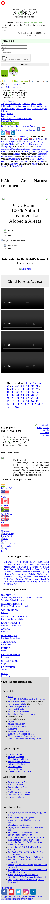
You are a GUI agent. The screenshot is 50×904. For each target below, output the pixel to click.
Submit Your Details (10, 123)
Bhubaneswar (14, 159)
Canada (24, 139)
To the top (7, 888)
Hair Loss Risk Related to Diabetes (23, 840)
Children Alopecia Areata (19, 792)
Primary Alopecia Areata (19, 782)
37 (23, 392)
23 (23, 398)
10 (18, 404)
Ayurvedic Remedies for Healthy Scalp (25, 842)
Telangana (8, 642)
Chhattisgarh (10, 661)
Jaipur (4, 166)
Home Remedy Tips (17, 726)
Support (4, 130)
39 (13, 392)
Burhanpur (42, 154)
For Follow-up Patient (25, 126)
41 (37, 389)
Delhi (4, 673)
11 (13, 404)
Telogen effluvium (39, 106)
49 (32, 386)
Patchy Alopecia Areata (18, 787)
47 (8, 389)
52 (18, 386)
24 (18, 398)
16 (23, 401)
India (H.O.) (6, 488)
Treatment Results (16, 709)
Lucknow (13, 164)
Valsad (43, 149)
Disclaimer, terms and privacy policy (17, 899)
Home (10, 696)
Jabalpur (11, 156)
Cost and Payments (9, 121)
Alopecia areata (8, 103)
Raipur (35, 164)
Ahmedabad (6, 149)
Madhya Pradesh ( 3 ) (14, 616)
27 (37, 395)
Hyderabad (24, 161)
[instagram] (8, 134)
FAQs (3, 113)
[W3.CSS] (3, 134)
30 (23, 395)
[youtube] (44, 130)
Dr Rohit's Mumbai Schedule (21, 731)
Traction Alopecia (16, 769)
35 (32, 392)
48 (37, 386)
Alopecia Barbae (15, 785)
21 (32, 398)
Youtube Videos (15, 716)
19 (8, 401)
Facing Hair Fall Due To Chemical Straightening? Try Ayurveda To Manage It (27, 875)
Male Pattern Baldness (18, 759)
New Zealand (36, 144)
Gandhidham (18, 149)
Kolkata (17, 154)
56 (35, 382)
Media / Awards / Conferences (21, 736)
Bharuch (5, 151)
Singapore (13, 141)
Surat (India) (22, 136)
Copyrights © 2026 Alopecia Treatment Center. (22, 896)
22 (28, 398)
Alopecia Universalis (17, 797)
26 (8, 398)
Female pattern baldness (19, 106)
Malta (11, 144)
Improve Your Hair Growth (20, 835)
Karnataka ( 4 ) (10, 623)
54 (8, 386)
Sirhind (39, 161)
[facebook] (39, 130)
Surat (39, 146)
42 (32, 389)
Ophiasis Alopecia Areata (19, 794)
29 (28, 395)
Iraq (9, 146)
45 (18, 389)
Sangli (45, 151)
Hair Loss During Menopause (21, 817)
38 (18, 392)
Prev (29, 382)
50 (28, 386)
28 (32, 395)
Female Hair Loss (16, 845)
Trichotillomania (8, 108)
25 (13, 398)
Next (17, 407)
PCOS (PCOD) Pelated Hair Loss (23, 832)
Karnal (41, 159)
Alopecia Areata (15, 754)
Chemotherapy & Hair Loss (20, 771)
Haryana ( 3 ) (9, 635)
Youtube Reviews (24, 118)
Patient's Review (8, 116)
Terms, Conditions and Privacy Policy (24, 739)
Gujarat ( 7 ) (8, 595)
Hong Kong (38, 141)
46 (13, 389)
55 (40, 382)
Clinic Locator (29, 130)
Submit (26, 65)
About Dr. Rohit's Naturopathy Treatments (26, 699)
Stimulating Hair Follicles (19, 825)
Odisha (5, 629)
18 (13, 401)
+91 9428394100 (12, 84)
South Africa (38, 139)
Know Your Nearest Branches (21, 734)
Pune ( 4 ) (37, 151)
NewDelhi (17, 166)
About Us (12, 729)
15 (28, 401)
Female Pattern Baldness (19, 761)
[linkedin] (13, 134)
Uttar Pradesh (10, 654)
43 (28, 389)
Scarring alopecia (22, 103)
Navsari (28, 149)
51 (23, 386)
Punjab (5, 648)
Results (10, 113)
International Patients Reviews (21, 714)
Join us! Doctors (16, 130)
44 (23, 389)
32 (13, 395)
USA (14, 139)
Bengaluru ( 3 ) (40, 156)
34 (37, 392)
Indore (4, 156)
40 (8, 392)
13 (37, 401)
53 (13, 386)
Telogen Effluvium (16, 764)
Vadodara (36, 149)
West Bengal (9, 610)
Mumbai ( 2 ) (27, 151)
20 (37, 398)
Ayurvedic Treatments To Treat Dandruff (26, 837)
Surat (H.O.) (30, 562)
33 (8, 395)
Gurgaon (34, 159)
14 (32, 401)
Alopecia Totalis (15, 789)
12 (8, 404)
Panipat (4, 161)
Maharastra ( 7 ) (11, 604)
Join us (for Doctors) (17, 724)
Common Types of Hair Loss (21, 706)
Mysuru (29, 156)
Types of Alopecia (9, 101)
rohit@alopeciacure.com (14, 85)
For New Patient (8, 126)
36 (28, 392)
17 (18, 401)
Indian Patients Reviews (18, 711)
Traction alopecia (23, 108)
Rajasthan (8, 667)
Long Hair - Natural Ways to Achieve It (25, 857)
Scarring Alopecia (16, 756)
